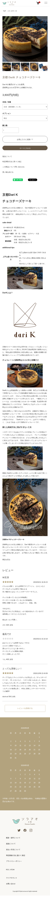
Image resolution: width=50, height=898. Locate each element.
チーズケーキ (12, 11)
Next (45, 39)
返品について (7, 156)
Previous (5, 39)
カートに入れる (25, 148)
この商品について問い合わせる (13, 167)
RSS (7, 869)
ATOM (12, 869)
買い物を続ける (7, 172)
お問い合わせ (11, 884)
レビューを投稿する (25, 708)
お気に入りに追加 (23, 139)
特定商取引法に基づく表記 (11, 161)
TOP (4, 11)
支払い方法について (13, 849)
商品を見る (6, 559)
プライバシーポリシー (14, 861)
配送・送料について (13, 838)
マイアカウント (11, 878)
